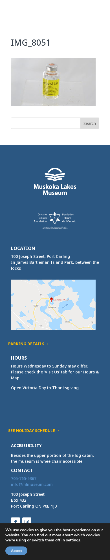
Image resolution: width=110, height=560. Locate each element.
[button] (94, 15)
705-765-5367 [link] (23, 478)
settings (73, 540)
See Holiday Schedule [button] (31, 430)
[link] (21, 11)
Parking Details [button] (26, 343)
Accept (16, 550)
